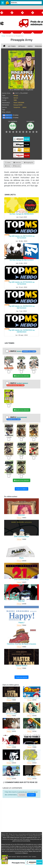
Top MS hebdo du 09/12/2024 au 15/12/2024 (21, 237)
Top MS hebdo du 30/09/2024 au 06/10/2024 (21, 307)
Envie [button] (8, 166)
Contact (34, 856)
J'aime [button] (8, 162)
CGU (29, 856)
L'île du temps (32, 776)
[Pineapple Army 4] (8, 448)
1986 (15, 100)
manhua (17, 835)
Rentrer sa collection (22, 856)
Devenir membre (11, 856)
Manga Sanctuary (13, 834)
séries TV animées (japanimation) (32, 835)
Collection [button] (18, 162)
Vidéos (30, 46)
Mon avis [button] (17, 166)
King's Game (11, 729)
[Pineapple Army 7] (8, 466)
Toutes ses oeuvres (21, 677)
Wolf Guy (11, 745)
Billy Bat (21, 601)
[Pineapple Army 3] (33, 362)
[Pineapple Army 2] (21, 362)
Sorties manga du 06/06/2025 (21, 214)
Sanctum (31, 713)
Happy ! (21, 622)
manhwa (12, 835)
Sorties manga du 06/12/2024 (22, 260)
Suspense (17, 107)
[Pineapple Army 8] (21, 467)
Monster (21, 515)
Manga (7, 3)
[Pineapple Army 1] (8, 362)
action (25, 107)
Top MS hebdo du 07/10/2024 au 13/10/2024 (21, 283)
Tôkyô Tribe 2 (32, 745)
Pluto (21, 558)
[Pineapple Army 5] (21, 448)
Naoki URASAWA (19, 102)
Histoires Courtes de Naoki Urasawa (21, 644)
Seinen (16, 98)
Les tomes (12, 46)
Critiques (21, 46)
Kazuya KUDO (18, 105)
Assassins (32, 729)
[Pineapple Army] (21, 69)
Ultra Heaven (32, 761)
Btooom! (11, 776)
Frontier (11, 761)
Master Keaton (21, 665)
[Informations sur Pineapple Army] (4, 46)
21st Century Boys (21, 579)
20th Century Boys (21, 536)
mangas (7, 835)
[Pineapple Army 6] (33, 448)
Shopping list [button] (29, 162)
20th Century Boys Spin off (32, 698)
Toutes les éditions (21, 489)
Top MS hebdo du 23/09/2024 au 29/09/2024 (21, 331)
